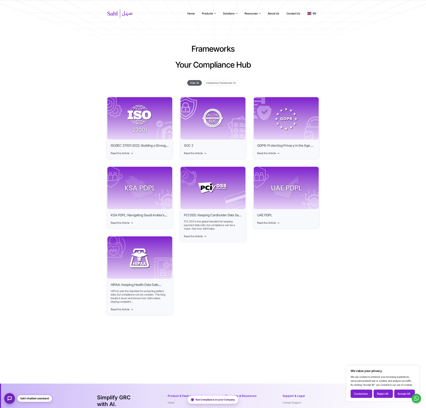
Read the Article (120, 153)
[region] (382, 383)
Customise (361, 393)
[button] (213, 399)
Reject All (382, 393)
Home (171, 402)
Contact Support (292, 402)
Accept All (404, 393)
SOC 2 (188, 146)
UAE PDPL (264, 215)
